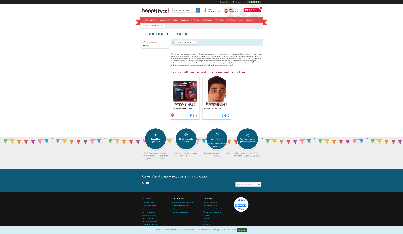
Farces (234, 20)
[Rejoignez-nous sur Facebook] (143, 183)
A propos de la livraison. (150, 224)
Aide (209, 9)
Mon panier (255, 10)
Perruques (219, 20)
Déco (175, 20)
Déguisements (150, 20)
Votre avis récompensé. (211, 202)
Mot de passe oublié (148, 212)
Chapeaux (195, 20)
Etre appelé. (146, 209)
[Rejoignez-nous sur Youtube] (147, 183)
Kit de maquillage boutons (182, 108)
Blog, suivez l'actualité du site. (213, 209)
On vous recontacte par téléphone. (216, 144)
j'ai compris (241, 230)
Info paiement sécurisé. (149, 221)
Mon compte (233, 10)
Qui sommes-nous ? (179, 209)
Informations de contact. (180, 212)
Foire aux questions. (148, 202)
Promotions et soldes (210, 206)
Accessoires (165, 20)
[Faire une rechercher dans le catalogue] (198, 10)
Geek (147, 46)
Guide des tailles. (147, 218)
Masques (184, 20)
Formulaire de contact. (149, 206)
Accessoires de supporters (212, 212)
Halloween (206, 218)
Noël (204, 221)
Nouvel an (206, 224)
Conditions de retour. (149, 215)
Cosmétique (207, 20)
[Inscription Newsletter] (258, 184)
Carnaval (206, 215)
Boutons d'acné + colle (212, 108)
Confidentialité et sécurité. (181, 206)
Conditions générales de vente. (182, 202)
